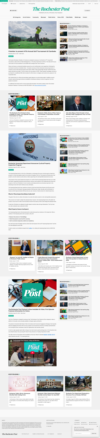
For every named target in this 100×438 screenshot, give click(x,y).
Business (11, 56)
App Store (23, 3)
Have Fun (96, 3)
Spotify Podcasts (94, 424)
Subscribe (14, 10)
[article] (75, 27)
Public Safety (51, 17)
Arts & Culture (26, 17)
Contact (85, 17)
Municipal (43, 17)
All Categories (17, 17)
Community (36, 17)
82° (90, 3)
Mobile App (77, 17)
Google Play (32, 3)
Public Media (69, 17)
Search (88, 10)
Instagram (5, 3)
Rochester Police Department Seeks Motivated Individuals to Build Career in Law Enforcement (62, 0)
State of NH (61, 17)
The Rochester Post (50, 9)
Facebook (14, 3)
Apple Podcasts (93, 422)
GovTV (53, 334)
